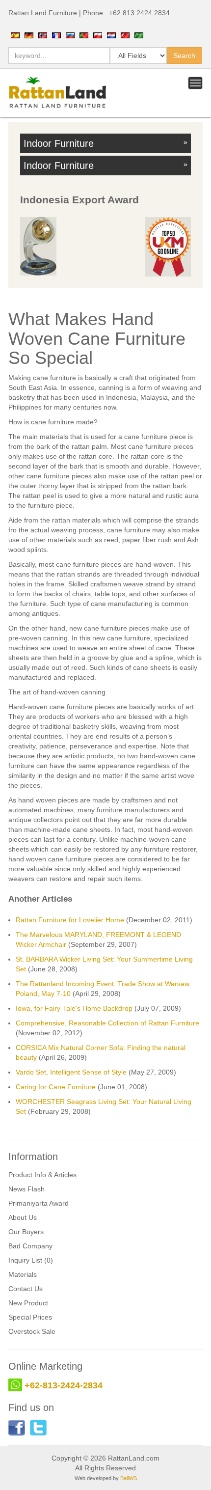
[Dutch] (111, 35)
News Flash (26, 1189)
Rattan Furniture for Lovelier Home (70, 920)
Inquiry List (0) (30, 1260)
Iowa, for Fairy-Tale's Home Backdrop (74, 1008)
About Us (22, 1217)
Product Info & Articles (42, 1175)
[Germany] (29, 35)
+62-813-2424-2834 (64, 1385)
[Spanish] (15, 35)
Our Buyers (26, 1232)
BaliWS (128, 1478)
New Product (28, 1303)
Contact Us (25, 1289)
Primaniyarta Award (38, 1203)
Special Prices (30, 1317)
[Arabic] (138, 35)
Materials (22, 1274)
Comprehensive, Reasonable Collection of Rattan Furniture (107, 1023)
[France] (56, 35)
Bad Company (30, 1246)
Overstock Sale (31, 1331)
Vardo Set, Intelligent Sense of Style (71, 1072)
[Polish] (97, 35)
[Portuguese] (83, 35)
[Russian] (70, 35)
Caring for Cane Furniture (56, 1087)
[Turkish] (125, 35)
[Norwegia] (42, 35)
